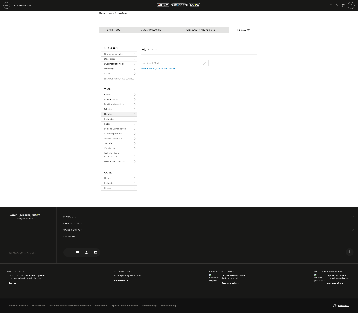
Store (111, 13)
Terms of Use (101, 305)
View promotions (335, 283)
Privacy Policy (38, 305)
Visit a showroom (22, 5)
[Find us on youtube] (77, 252)
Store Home (113, 30)
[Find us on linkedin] (95, 252)
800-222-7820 (121, 280)
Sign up (12, 283)
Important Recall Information (124, 305)
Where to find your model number (158, 68)
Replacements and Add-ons (200, 30)
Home (102, 13)
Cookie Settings (149, 305)
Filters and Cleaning (150, 30)
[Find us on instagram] (86, 252)
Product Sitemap (168, 305)
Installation (243, 30)
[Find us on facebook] (68, 252)
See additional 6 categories (119, 79)
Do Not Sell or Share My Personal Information (70, 305)
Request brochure (230, 283)
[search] (144, 63)
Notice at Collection (18, 305)
